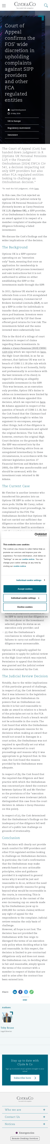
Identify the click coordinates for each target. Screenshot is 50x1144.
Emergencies (26, 1132)
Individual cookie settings (29, 580)
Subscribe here (22, 1078)
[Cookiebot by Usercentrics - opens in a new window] (35, 535)
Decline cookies (25, 607)
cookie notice (28, 559)
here (36, 188)
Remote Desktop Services (25, 1138)
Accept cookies (25, 589)
